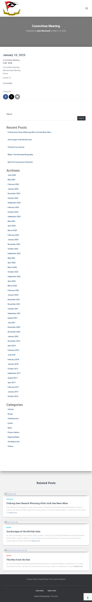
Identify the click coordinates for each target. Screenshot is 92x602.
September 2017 (14, 373)
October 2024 (13, 212)
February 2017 (13, 387)
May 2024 (11, 221)
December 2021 (14, 300)
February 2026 (13, 184)
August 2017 (12, 378)
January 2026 (13, 189)
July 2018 (11, 355)
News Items (52, 591)
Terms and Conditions (57, 579)
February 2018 (13, 359)
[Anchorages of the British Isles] (11, 522)
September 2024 (14, 217)
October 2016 (13, 396)
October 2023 (13, 249)
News (10, 428)
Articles (11, 409)
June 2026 (12, 175)
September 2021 (14, 313)
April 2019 (12, 346)
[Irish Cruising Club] (12, 8)
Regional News (13, 437)
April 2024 (12, 226)
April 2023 (12, 263)
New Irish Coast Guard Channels (20, 162)
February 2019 (13, 350)
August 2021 (12, 318)
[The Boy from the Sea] (16, 550)
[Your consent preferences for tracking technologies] (88, 598)
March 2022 (12, 286)
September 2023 (14, 253)
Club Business (13, 418)
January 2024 (13, 240)
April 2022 (12, 281)
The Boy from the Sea (16, 147)
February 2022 (13, 290)
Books (10, 414)
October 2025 (13, 198)
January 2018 (13, 364)
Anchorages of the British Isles (20, 140)
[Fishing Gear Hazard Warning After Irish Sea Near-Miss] (10, 494)
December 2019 (14, 341)
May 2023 (11, 258)
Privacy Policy (32, 579)
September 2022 (14, 276)
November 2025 (14, 193)
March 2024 (12, 230)
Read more (13, 513)
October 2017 (13, 369)
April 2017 (12, 383)
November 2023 (14, 244)
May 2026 (11, 180)
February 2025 (13, 207)
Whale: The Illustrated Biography (20, 155)
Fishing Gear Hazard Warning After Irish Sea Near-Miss (29, 132)
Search (9, 114)
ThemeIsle (54, 596)
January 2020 (13, 336)
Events (10, 423)
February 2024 (13, 235)
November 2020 (14, 332)
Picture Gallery (13, 432)
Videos (10, 446)
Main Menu (40, 591)
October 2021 (13, 309)
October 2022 (13, 272)
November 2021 (14, 304)
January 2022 (13, 295)
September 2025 (14, 203)
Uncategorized (13, 442)
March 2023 (12, 267)
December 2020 (14, 327)
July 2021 (11, 323)
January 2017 (13, 392)
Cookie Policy (43, 579)
